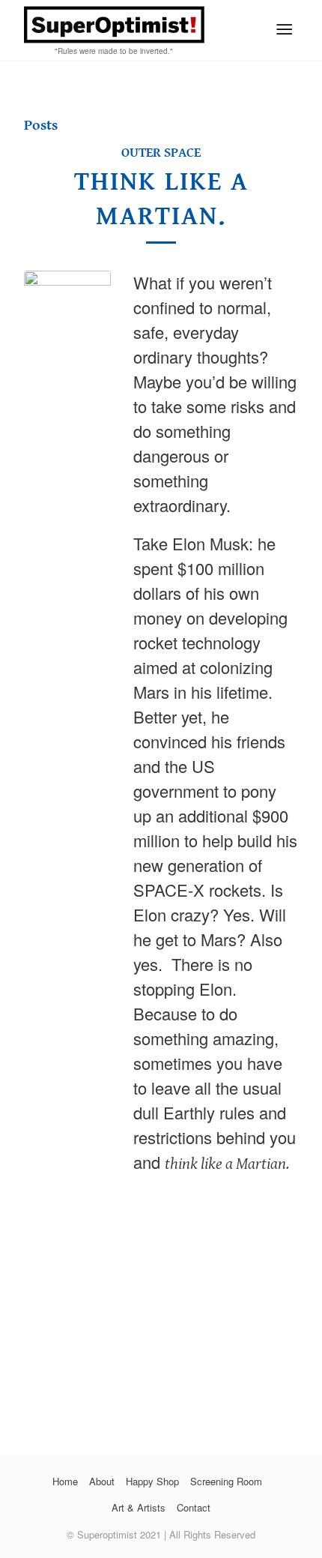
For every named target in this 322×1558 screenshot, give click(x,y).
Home (65, 1481)
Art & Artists (138, 1507)
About (102, 1481)
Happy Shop (152, 1481)
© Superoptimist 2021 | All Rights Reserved (161, 1534)
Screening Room (226, 1481)
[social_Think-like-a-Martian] (67, 833)
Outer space (161, 152)
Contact (193, 1507)
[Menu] (284, 30)
